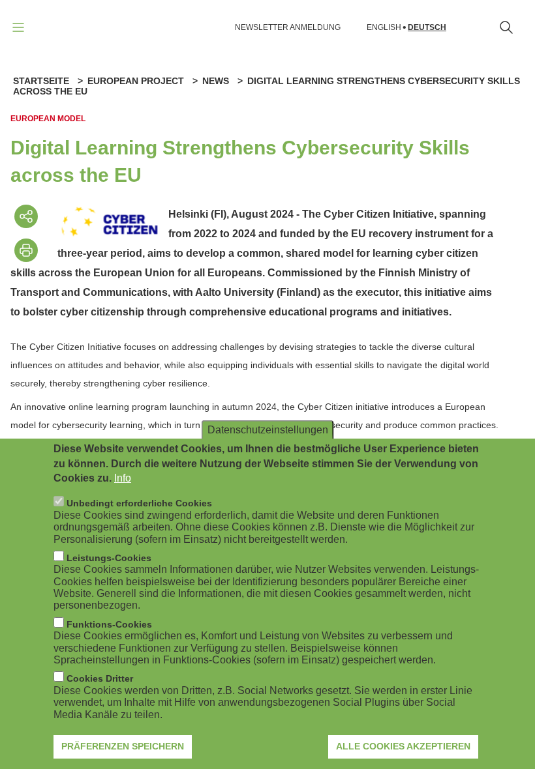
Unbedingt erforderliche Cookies (139, 503)
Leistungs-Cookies (109, 558)
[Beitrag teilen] (26, 216)
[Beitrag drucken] (26, 250)
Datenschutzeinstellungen (267, 429)
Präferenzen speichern (122, 746)
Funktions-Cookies (109, 624)
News (215, 81)
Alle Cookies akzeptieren (403, 746)
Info (122, 478)
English (384, 27)
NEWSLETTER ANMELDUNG (288, 27)
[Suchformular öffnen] (506, 27)
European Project (135, 81)
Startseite (41, 81)
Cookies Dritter (100, 678)
